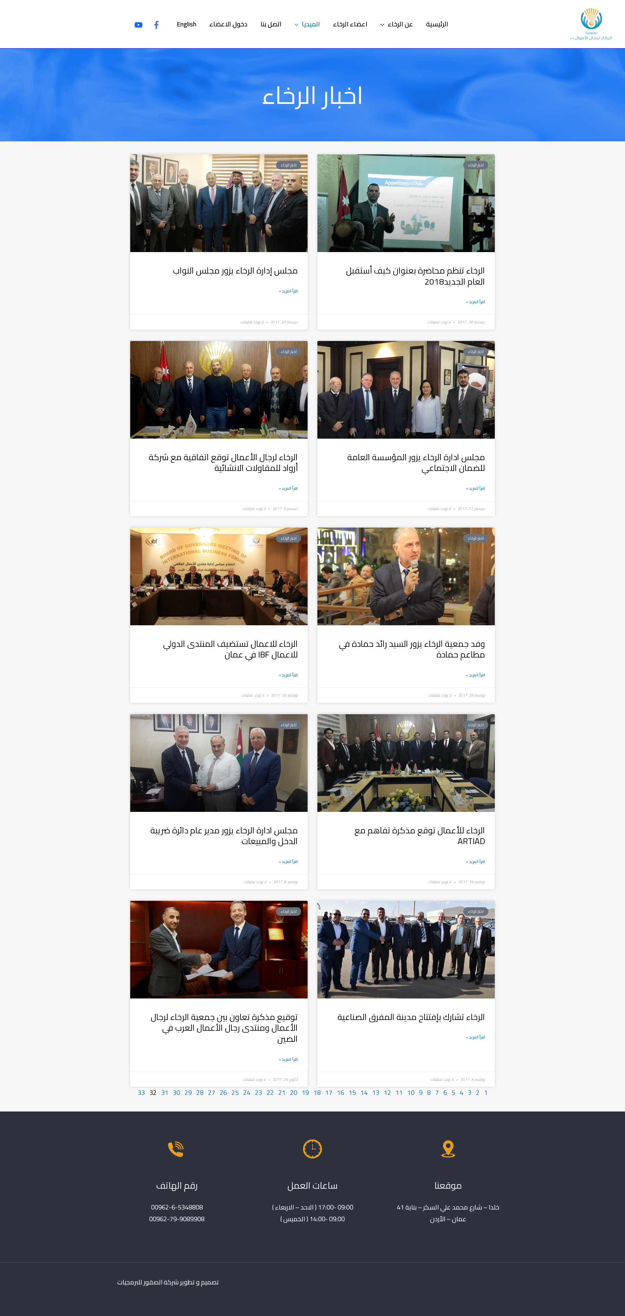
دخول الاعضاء (228, 24)
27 (211, 1092)
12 (387, 1092)
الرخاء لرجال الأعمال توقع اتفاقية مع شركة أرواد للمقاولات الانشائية (223, 462)
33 (141, 1092)
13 (375, 1092)
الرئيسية (437, 24)
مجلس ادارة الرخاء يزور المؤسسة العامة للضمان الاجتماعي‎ (416, 462)
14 (364, 1092)
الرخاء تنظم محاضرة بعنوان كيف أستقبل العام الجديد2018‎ (415, 276)
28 (199, 1092)
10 (410, 1092)
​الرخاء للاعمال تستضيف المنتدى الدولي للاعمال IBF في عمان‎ (230, 649)
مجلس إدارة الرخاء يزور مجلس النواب (235, 270)
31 (164, 1092)
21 (281, 1092)
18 (317, 1092)
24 (246, 1092)
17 (328, 1092)
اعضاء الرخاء (350, 24)
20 (293, 1092)
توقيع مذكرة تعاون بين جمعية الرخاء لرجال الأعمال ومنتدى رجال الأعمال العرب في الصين (224, 1028)
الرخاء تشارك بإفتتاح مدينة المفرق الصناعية (411, 1017)
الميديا (311, 24)
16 (340, 1092)
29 (188, 1092)
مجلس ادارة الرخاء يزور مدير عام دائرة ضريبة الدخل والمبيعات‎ (224, 835)
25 (235, 1092)
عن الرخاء (400, 24)
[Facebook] (156, 25)
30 (176, 1092)
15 (352, 1092)
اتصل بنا (271, 24)
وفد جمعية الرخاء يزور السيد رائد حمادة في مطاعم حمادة (412, 649)
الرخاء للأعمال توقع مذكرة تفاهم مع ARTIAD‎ (419, 835)
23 (258, 1092)
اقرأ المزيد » (475, 301)
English (186, 24)
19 (305, 1092)
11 (399, 1092)
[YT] (138, 25)
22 (270, 1092)
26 (223, 1092)
